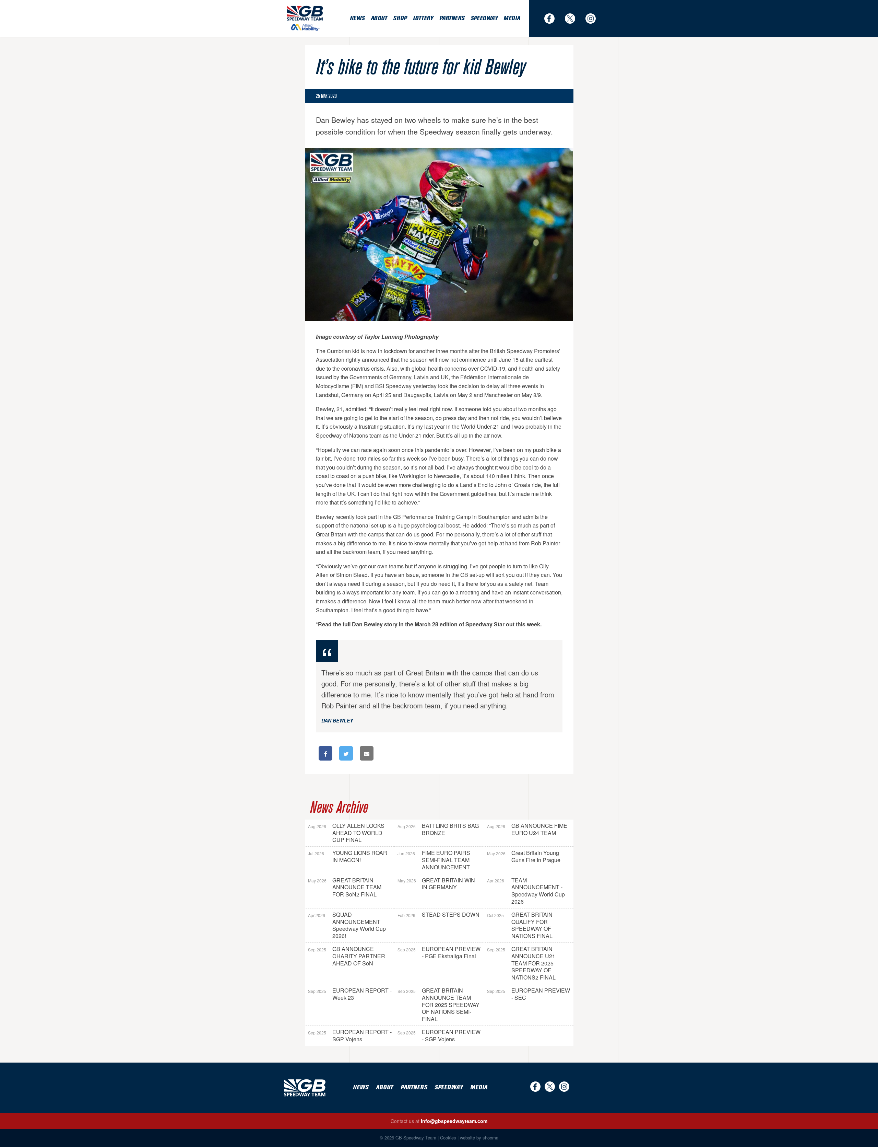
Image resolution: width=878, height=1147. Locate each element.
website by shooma (479, 1137)
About (379, 18)
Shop (399, 18)
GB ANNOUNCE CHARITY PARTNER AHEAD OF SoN (346, 956)
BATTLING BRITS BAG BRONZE (438, 829)
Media (511, 18)
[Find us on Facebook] (552, 18)
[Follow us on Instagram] (594, 18)
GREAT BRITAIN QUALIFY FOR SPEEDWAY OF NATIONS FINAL (520, 925)
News (357, 18)
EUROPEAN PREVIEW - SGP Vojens (439, 1035)
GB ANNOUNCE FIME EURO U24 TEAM (527, 829)
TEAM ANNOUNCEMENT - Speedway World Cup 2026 (526, 890)
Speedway (484, 18)
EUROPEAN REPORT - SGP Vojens (350, 1035)
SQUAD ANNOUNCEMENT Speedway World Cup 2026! (347, 925)
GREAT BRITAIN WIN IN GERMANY (436, 883)
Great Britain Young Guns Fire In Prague (523, 856)
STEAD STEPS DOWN (438, 914)
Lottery (423, 18)
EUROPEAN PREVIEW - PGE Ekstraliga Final (439, 952)
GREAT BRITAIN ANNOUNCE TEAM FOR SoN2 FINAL (344, 887)
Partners (451, 18)
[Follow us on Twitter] (573, 18)
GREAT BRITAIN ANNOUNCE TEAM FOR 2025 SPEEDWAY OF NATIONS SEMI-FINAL (438, 1004)
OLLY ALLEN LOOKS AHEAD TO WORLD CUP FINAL (346, 833)
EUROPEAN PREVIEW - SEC (528, 993)
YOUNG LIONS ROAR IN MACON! (347, 856)
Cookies (448, 1137)
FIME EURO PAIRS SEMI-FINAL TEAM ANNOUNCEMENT (434, 860)
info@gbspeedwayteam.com (454, 1120)
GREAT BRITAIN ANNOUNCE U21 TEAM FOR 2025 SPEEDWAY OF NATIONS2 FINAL (521, 963)
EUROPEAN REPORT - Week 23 (350, 993)
